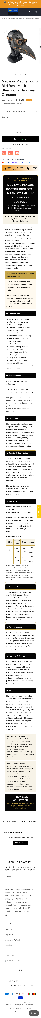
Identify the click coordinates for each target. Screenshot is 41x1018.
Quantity (5, 117)
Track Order (9, 955)
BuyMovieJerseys (20, 1002)
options (4, 107)
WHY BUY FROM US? (28, 821)
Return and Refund (12, 940)
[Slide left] (15, 74)
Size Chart (9, 935)
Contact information (21, 1012)
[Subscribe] (33, 876)
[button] (4, 11)
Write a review (20, 842)
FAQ (3, 821)
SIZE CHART (12, 821)
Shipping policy (28, 1008)
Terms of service (15, 1008)
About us (8, 930)
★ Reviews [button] (39, 511)
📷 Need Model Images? (14, 961)
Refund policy (19, 1005)
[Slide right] (25, 74)
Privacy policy (30, 1005)
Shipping (4, 103)
